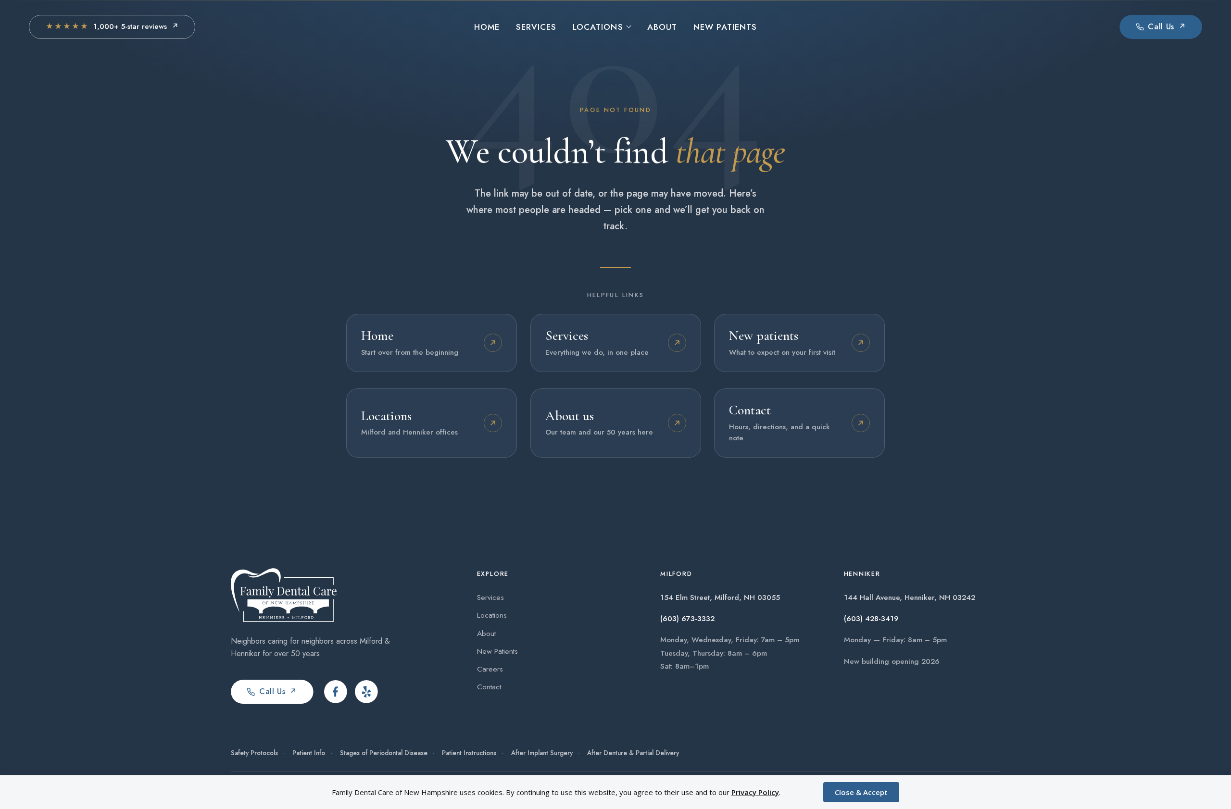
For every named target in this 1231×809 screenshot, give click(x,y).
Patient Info (308, 753)
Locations (598, 27)
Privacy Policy (755, 792)
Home (487, 27)
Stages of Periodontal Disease (383, 753)
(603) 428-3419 (871, 618)
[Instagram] (366, 691)
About (662, 27)
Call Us (278, 691)
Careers (490, 668)
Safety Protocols (254, 753)
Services (536, 27)
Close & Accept (861, 792)
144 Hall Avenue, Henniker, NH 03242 (909, 597)
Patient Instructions (469, 753)
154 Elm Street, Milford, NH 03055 (720, 597)
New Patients (725, 27)
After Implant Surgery (542, 753)
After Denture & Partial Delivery (633, 753)
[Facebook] (335, 691)
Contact (489, 686)
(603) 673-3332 (687, 618)
